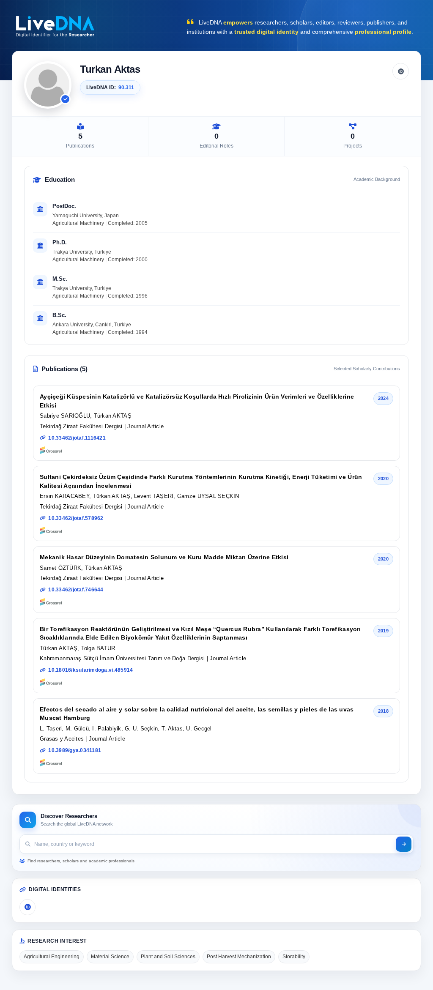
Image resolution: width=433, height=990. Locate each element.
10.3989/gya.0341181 (74, 750)
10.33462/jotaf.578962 (75, 518)
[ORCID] (400, 71)
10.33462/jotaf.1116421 (77, 438)
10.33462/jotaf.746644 (75, 590)
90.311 (126, 87)
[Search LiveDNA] (403, 844)
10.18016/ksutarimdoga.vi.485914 (90, 670)
